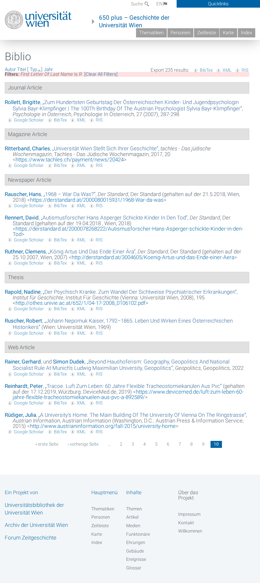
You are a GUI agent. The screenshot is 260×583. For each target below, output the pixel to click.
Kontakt (186, 522)
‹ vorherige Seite (83, 444)
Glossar (133, 567)
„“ (127, 105)
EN (159, 4)
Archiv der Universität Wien (36, 525)
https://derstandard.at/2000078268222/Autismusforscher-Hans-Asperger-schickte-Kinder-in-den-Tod (128, 231)
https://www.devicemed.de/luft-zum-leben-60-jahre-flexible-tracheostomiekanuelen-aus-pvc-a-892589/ (128, 394)
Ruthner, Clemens (25, 251)
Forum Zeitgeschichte (30, 537)
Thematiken (151, 33)
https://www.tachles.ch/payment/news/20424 (70, 159)
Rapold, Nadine (23, 292)
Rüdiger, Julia (20, 415)
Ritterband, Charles (27, 148)
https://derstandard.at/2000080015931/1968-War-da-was (97, 200)
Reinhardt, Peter (24, 386)
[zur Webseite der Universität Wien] (38, 20)
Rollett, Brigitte (22, 102)
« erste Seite (46, 444)
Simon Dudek (69, 361)
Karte (228, 33)
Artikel (132, 517)
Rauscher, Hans (23, 194)
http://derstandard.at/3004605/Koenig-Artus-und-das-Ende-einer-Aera (153, 257)
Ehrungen (135, 542)
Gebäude (135, 551)
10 (216, 444)
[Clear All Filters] (101, 74)
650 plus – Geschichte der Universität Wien (134, 21)
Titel (21, 69)
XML (227, 70)
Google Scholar (29, 119)
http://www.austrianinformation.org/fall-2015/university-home (103, 426)
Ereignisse (136, 559)
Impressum (189, 514)
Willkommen (190, 531)
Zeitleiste (206, 33)
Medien (133, 525)
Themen (134, 508)
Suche (137, 3)
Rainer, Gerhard (23, 361)
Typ (33, 69)
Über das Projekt (188, 495)
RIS (245, 70)
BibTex (206, 70)
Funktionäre (138, 534)
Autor (10, 69)
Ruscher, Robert (23, 321)
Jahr (48, 69)
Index (246, 33)
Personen (180, 33)
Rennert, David (22, 217)
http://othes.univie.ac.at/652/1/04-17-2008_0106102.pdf (81, 303)
